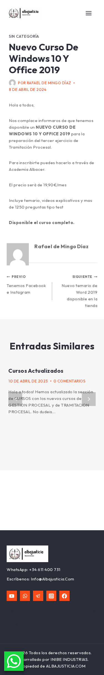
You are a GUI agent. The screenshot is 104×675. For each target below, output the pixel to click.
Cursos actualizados (36, 370)
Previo (15, 399)
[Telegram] (38, 596)
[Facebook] (64, 596)
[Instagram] (51, 596)
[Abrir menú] (89, 13)
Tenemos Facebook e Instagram (26, 285)
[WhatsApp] (25, 596)
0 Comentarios (70, 381)
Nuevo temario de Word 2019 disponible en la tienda (79, 291)
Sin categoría (24, 36)
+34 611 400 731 (44, 569)
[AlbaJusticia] (25, 13)
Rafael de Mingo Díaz (49, 82)
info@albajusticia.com (52, 579)
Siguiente (89, 399)
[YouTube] (12, 596)
